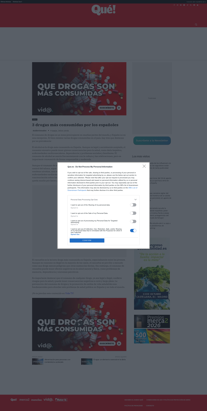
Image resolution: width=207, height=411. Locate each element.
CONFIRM (87, 240)
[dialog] (103, 205)
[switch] (133, 204)
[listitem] (103, 199)
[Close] (145, 167)
